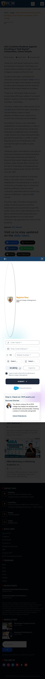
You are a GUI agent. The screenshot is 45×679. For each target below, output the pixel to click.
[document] (22, 339)
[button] (42, 258)
